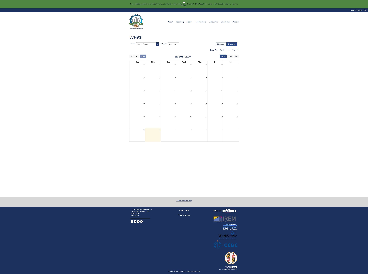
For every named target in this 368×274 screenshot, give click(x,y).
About (170, 22)
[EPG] (230, 227)
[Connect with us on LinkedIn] (135, 221)
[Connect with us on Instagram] (138, 221)
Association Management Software (228, 269)
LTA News (225, 22)
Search (133, 44)
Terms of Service (184, 215)
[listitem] (353, 10)
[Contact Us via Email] (141, 221)
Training (180, 22)
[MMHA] (229, 211)
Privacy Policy (184, 210)
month (223, 56)
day (236, 56)
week (230, 56)
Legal (198, 271)
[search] (157, 44)
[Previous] (131, 56)
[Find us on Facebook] (132, 221)
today (143, 56)
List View (222, 44)
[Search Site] (365, 10)
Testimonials (200, 22)
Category (164, 44)
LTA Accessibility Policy (184, 201)
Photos (235, 22)
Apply (189, 22)
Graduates (213, 22)
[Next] (136, 56)
